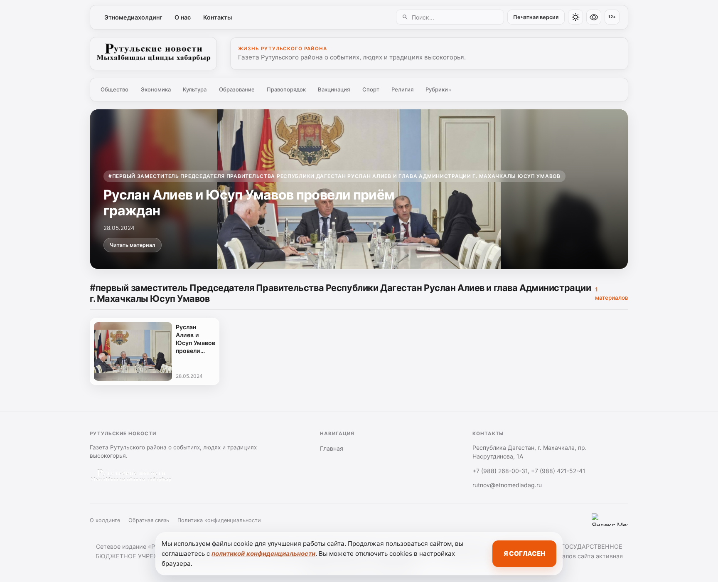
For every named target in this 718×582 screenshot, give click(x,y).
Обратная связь (148, 520)
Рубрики (438, 89)
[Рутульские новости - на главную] (153, 53)
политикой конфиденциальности (263, 553)
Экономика (156, 89)
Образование (237, 89)
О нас (183, 17)
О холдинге (105, 520)
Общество (114, 89)
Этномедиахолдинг (133, 17)
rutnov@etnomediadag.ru (507, 484)
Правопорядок (286, 89)
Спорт (370, 89)
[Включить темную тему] (575, 17)
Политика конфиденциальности (219, 520)
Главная (331, 448)
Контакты (217, 17)
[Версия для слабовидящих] (593, 17)
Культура (195, 89)
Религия (402, 89)
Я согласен (524, 553)
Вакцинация (334, 89)
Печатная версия (535, 17)
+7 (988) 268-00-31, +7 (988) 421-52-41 (528, 470)
